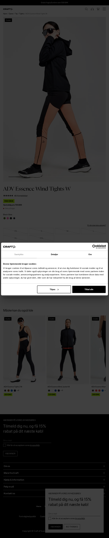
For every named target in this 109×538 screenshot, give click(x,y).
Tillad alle (89, 289)
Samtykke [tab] (19, 254)
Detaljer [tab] (54, 254)
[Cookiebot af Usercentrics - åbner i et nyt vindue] (94, 247)
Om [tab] (90, 254)
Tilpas (52, 289)
